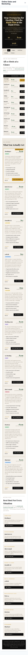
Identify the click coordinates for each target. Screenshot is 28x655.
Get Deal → (23, 80)
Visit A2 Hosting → (17, 382)
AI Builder (6, 53)
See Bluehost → (9, 634)
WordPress (20, 50)
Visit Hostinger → (17, 179)
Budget (13, 50)
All (8, 50)
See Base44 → (9, 603)
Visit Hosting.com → (17, 348)
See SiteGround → (10, 556)
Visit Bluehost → (18, 488)
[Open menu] (25, 3)
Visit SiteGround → (17, 417)
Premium (12, 53)
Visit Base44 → (18, 314)
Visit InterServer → (17, 213)
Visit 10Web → (18, 280)
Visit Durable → (18, 247)
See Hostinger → (10, 525)
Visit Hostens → (18, 452)
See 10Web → (9, 587)
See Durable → (9, 572)
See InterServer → (10, 540)
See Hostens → (9, 618)
